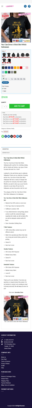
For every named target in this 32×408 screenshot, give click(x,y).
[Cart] (29, 6)
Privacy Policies (5, 363)
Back (5, 91)
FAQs (2, 368)
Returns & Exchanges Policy (8, 376)
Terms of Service (5, 361)
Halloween (8, 128)
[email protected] (9, 286)
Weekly (12, 128)
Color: (4, 64)
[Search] (25, 6)
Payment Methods (6, 383)
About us (3, 357)
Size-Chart (4, 359)
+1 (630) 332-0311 (9, 340)
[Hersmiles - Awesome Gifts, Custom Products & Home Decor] (13, 6)
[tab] (16, 149)
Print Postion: (5, 86)
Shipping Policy (5, 381)
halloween (6, 131)
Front (5, 88)
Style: (4, 51)
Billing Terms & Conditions (8, 385)
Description (6, 149)
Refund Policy (6, 152)
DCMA (3, 365)
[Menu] (2, 6)
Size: (3, 76)
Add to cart (19, 106)
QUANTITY (3, 102)
